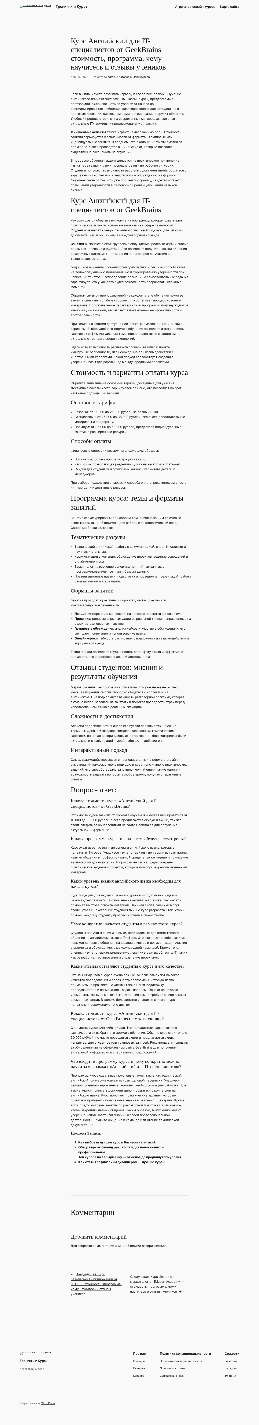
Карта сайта (229, 7)
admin (111, 76)
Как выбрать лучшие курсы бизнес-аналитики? (116, 1142)
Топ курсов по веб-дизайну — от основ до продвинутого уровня (129, 1157)
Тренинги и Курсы (72, 6)
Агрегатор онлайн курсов (195, 7)
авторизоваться (154, 1246)
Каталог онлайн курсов (134, 76)
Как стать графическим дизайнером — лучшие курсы (121, 1162)
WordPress (48, 1403)
